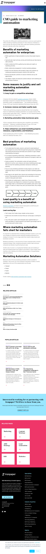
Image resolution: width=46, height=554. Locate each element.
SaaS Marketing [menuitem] (28, 506)
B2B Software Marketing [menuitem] (30, 524)
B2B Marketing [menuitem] (28, 476)
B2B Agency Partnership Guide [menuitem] (32, 537)
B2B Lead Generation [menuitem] (29, 487)
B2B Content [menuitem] (28, 478)
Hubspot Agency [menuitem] (28, 535)
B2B (4, 15)
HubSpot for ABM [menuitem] (29, 493)
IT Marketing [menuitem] (27, 515)
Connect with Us (23, 410)
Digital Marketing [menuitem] (28, 482)
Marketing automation (8, 206)
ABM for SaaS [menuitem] (28, 504)
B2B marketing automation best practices (21, 276)
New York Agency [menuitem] (28, 532)
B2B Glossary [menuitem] (28, 480)
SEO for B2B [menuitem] (27, 496)
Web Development (27, 345)
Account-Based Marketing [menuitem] (30, 489)
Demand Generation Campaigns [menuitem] (32, 485)
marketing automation (23, 99)
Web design (8, 345)
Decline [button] (38, 551)
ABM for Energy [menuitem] (28, 526)
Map (3, 507)
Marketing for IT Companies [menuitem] (31, 517)
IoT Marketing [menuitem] (28, 508)
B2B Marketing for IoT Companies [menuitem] (32, 511)
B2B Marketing (9, 367)
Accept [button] (32, 551)
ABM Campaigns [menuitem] (28, 491)
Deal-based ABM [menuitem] (28, 498)
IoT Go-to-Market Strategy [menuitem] (30, 513)
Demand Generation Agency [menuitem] (31, 539)
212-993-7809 (6, 506)
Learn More (37, 542)
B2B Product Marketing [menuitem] (30, 522)
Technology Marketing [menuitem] (30, 519)
